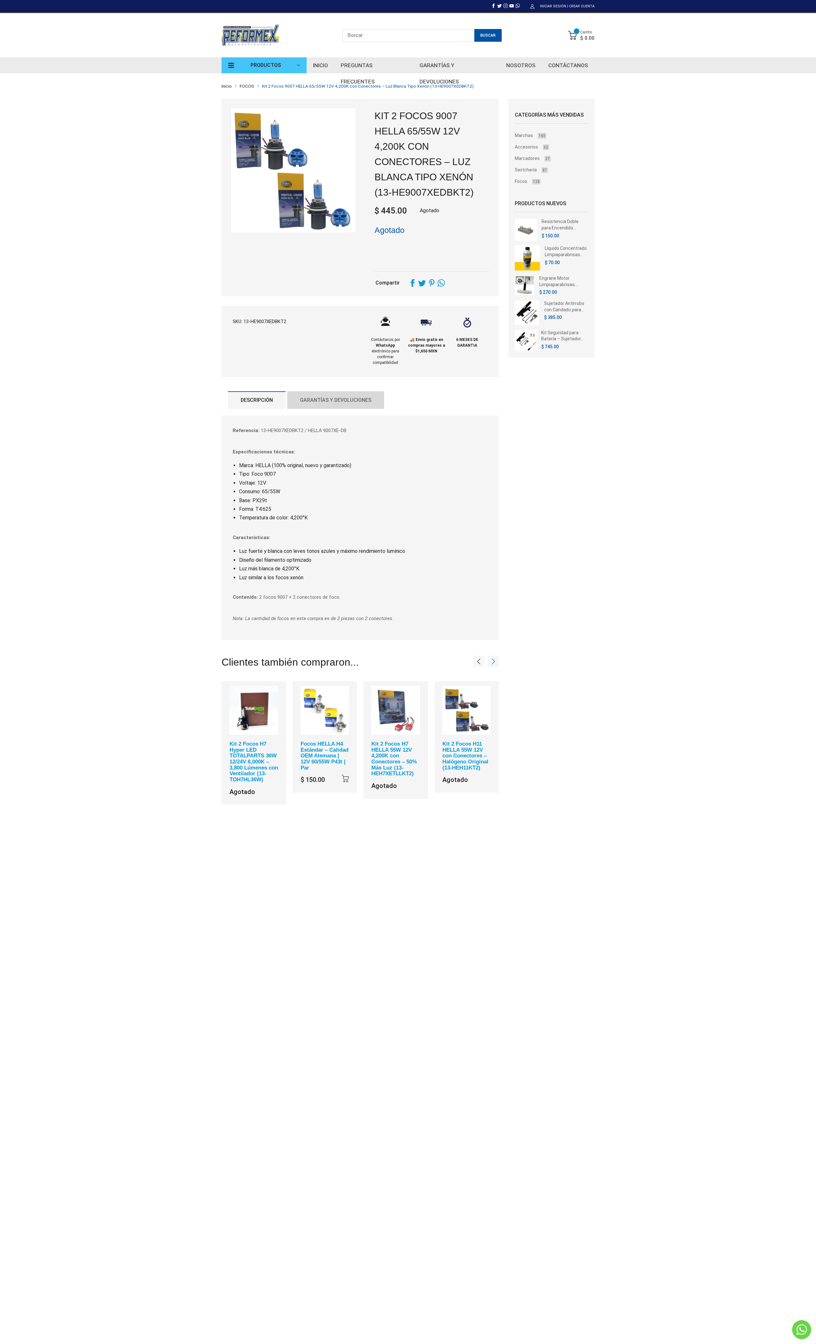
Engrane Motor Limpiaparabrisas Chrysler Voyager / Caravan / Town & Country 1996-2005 (559, 282)
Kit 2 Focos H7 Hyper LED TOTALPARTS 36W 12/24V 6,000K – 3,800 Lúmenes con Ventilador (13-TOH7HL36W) (253, 762)
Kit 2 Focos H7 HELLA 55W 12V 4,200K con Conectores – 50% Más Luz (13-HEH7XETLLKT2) (394, 759)
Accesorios (531, 146)
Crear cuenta (581, 6)
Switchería (531, 169)
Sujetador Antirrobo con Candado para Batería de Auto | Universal (564, 307)
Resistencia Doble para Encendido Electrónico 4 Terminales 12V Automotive (560, 225)
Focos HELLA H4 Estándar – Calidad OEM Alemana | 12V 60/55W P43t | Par (324, 756)
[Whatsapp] (517, 6)
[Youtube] (511, 6)
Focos (527, 181)
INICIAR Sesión (553, 6)
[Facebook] (493, 6)
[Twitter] (499, 6)
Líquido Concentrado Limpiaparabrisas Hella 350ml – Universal (566, 252)
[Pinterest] (431, 283)
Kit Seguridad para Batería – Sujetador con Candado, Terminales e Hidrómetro (561, 336)
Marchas (530, 135)
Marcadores (532, 158)
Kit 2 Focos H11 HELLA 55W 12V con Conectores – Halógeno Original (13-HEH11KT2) (465, 756)
